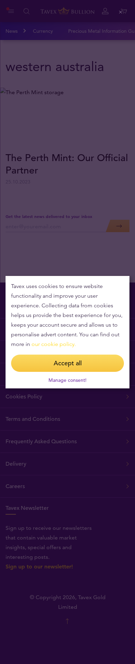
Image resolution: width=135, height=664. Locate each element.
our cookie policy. (54, 344)
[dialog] (67, 332)
